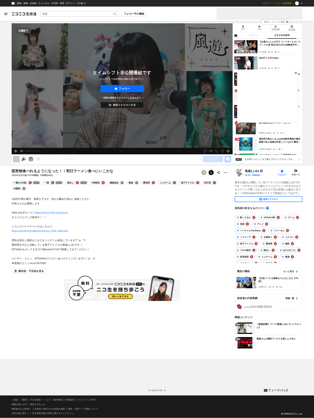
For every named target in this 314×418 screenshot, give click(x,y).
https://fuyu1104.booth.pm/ (51, 212)
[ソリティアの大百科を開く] (253, 237)
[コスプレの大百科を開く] (296, 237)
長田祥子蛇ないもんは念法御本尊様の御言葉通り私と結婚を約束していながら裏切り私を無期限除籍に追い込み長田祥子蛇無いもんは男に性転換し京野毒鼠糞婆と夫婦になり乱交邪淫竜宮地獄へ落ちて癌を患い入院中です (279, 140)
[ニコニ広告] (23, 159)
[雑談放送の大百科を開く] (122, 182)
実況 (62, 3)
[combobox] (79, 14)
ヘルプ (47, 400)
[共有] (218, 172)
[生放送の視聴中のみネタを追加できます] (16, 159)
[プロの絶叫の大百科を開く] (253, 250)
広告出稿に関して (20, 413)
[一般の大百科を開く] (52, 182)
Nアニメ (70, 3)
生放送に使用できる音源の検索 (49, 409)
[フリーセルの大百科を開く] (287, 230)
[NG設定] (236, 35)
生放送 (33, 3)
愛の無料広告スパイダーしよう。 (275, 122)
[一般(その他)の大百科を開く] (30, 182)
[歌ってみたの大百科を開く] (253, 217)
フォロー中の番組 (134, 13)
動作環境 (58, 400)
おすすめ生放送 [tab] (282, 35)
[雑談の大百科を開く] (292, 243)
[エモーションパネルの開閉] (228, 159)
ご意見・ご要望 (19, 399)
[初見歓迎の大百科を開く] (251, 256)
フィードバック (278, 390)
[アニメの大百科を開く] (266, 224)
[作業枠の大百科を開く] (24, 188)
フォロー (124, 88)
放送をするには (37, 404)
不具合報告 (35, 400)
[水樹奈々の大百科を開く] (275, 237)
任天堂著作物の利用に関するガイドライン (53, 413)
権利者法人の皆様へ (21, 408)
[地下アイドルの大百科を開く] (197, 182)
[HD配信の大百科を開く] (103, 182)
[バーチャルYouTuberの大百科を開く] (263, 230)
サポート (295, 174)
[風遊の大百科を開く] (136, 182)
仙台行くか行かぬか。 (270, 57)
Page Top (157, 390)
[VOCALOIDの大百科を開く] (278, 217)
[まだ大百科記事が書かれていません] (261, 170)
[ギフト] (31, 159)
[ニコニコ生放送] (24, 13)
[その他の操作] (225, 172)
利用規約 (69, 400)
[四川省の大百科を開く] (214, 182)
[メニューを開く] (5, 13)
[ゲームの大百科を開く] (297, 217)
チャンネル (44, 3)
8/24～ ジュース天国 (274, 21)
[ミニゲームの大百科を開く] (174, 182)
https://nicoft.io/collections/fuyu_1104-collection (40, 230)
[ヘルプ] (267, 208)
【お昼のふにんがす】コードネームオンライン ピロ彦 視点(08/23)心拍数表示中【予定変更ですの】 (279, 43)
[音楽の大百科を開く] (247, 224)
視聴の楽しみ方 (19, 404)
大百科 (54, 3)
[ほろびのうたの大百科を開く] (298, 250)
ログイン (267, 3)
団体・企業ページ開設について (83, 409)
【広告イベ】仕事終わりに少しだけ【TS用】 (278, 280)
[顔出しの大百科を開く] (77, 182)
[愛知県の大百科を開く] (153, 182)
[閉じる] (287, 22)
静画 (26, 3)
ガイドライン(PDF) (86, 400)
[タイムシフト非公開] (203, 172)
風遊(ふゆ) (252, 171)
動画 (19, 3)
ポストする (211, 172)
